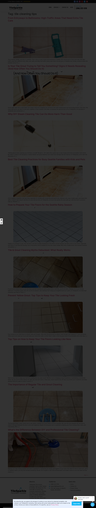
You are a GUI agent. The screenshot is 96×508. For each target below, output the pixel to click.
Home (50, 7)
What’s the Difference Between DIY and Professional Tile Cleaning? (43, 429)
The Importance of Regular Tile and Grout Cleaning (35, 384)
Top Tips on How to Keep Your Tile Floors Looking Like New (39, 339)
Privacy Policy (54, 504)
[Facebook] (77, 1)
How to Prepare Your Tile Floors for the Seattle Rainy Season (40, 204)
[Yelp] (82, 1)
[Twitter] (84, 1)
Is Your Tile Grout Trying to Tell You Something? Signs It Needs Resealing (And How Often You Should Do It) (47, 67)
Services (56, 7)
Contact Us (65, 7)
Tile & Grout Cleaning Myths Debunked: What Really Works (39, 250)
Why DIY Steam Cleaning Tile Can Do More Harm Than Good (40, 114)
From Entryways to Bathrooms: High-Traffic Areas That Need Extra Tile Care (45, 19)
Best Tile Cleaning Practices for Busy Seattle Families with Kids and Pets (46, 159)
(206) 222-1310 (81, 8)
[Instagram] (80, 1)
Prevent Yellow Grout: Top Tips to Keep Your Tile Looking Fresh (41, 295)
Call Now (78, 6)
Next (86, 475)
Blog (71, 7)
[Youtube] (87, 1)
